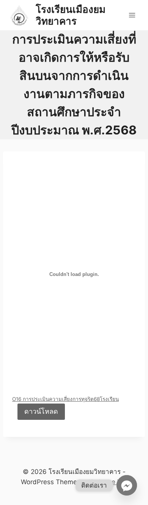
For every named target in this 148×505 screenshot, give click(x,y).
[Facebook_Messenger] (127, 485)
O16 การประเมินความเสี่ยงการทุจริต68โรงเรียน (65, 399)
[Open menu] (132, 15)
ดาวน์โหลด (41, 411)
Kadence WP (108, 482)
